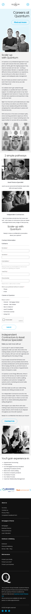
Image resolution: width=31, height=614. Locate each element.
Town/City (5, 271)
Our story (4, 508)
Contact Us (9, 421)
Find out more (20, 22)
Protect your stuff (7, 562)
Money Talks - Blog (7, 549)
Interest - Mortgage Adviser (11, 302)
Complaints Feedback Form (9, 515)
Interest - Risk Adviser (10, 304)
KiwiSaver (4, 544)
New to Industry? (8, 307)
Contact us (5, 510)
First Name (5, 248)
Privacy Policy (5, 513)
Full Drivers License (9, 312)
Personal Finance (6, 531)
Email (5, 291)
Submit (8, 327)
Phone (5, 289)
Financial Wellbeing (7, 546)
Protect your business (8, 564)
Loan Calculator (6, 533)
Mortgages (5, 526)
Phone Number (5, 278)
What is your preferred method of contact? (13, 287)
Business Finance (6, 528)
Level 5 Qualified (8, 309)
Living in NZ (7, 314)
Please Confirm (6, 300)
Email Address (5, 261)
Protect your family (7, 559)
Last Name (5, 254)
